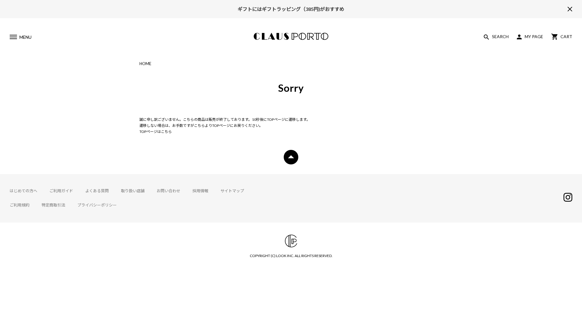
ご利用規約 (19, 205)
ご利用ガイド (61, 190)
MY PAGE (534, 36)
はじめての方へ (23, 190)
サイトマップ (232, 190)
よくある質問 (97, 190)
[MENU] (13, 38)
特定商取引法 (53, 205)
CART (566, 36)
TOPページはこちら (155, 131)
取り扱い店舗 (133, 190)
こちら (199, 125)
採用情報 (200, 190)
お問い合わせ (168, 190)
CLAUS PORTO (291, 36)
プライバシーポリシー (97, 205)
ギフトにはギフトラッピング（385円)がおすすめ (291, 9)
